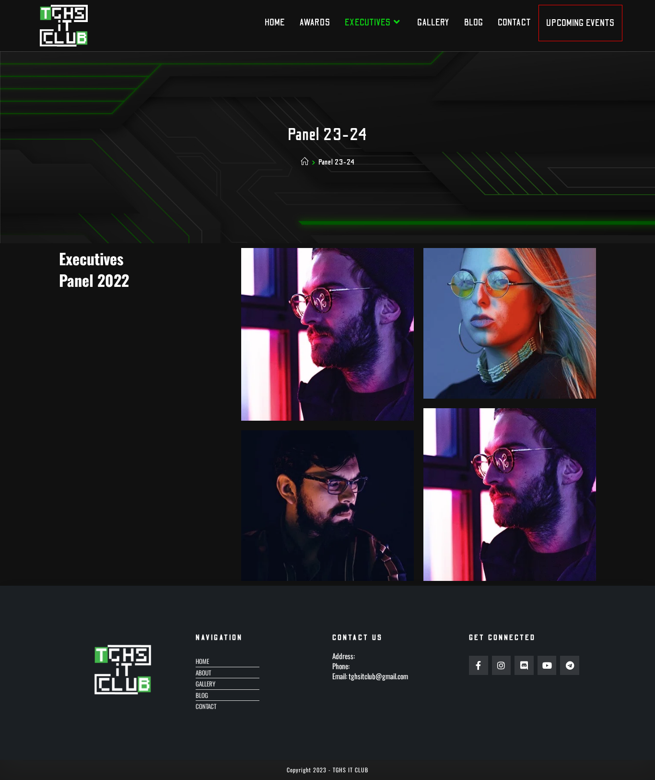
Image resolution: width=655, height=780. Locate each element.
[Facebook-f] (478, 665)
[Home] (305, 162)
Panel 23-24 (336, 162)
